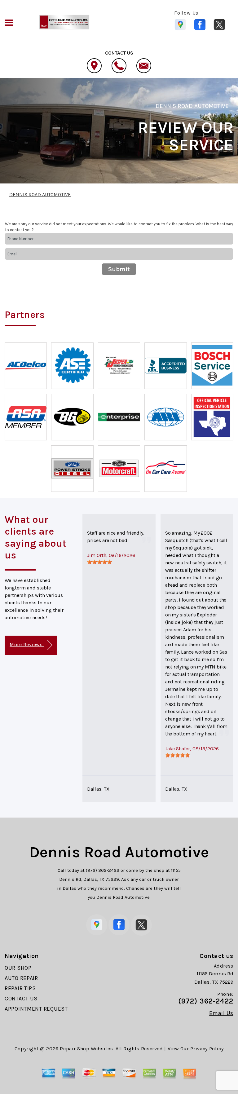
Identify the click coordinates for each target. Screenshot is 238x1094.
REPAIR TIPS (20, 988)
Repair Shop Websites (86, 1049)
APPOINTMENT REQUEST (36, 1008)
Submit (119, 269)
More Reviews (27, 644)
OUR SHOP (18, 967)
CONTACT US (21, 998)
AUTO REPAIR (21, 978)
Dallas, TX (98, 789)
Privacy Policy (206, 1049)
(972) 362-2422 (102, 870)
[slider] (99, 561)
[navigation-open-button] (9, 22)
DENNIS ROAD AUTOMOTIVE (192, 106)
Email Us (221, 1013)
